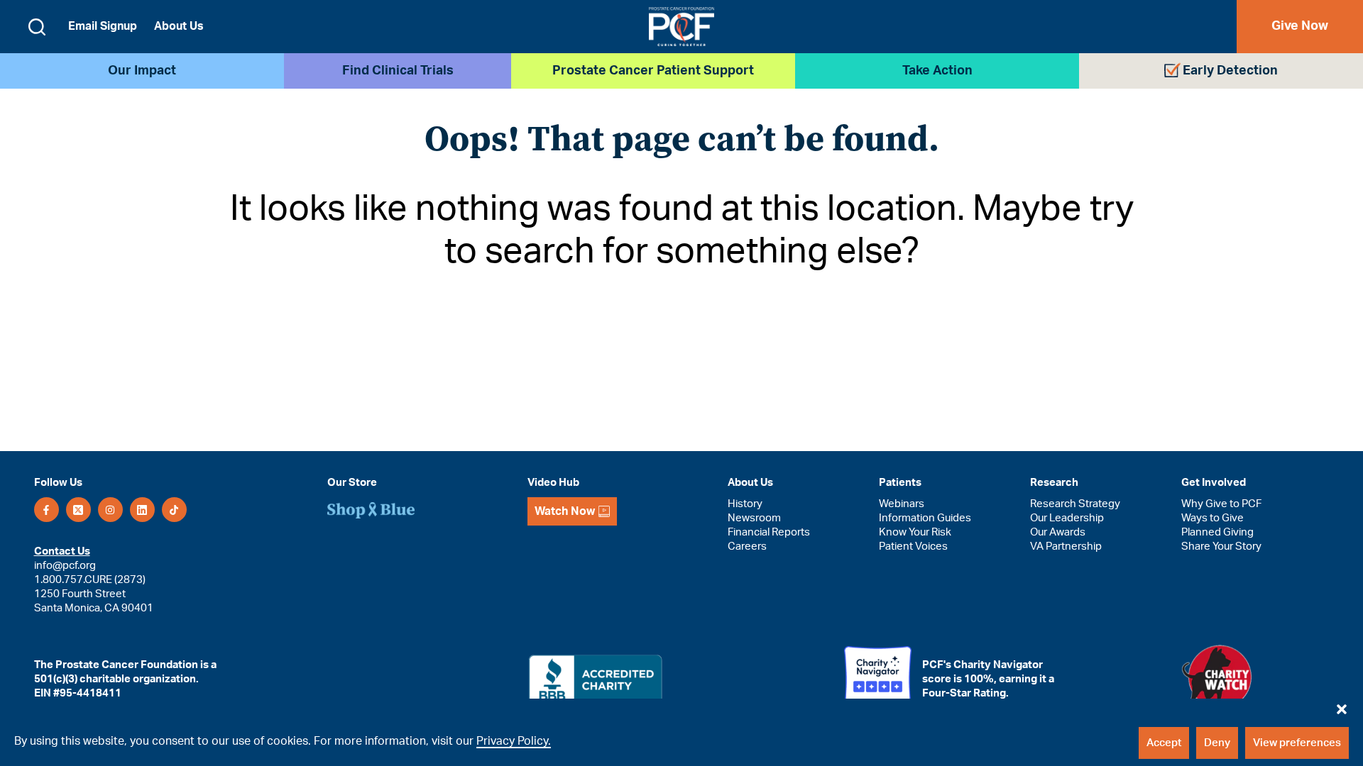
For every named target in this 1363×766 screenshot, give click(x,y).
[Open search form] (36, 26)
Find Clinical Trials (398, 71)
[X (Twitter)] (78, 509)
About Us (179, 26)
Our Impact (142, 71)
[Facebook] (46, 509)
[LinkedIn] (142, 509)
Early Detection (1230, 71)
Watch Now (565, 511)
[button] (1342, 706)
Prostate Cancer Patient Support (653, 71)
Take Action (937, 71)
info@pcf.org (65, 565)
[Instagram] (110, 509)
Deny (1217, 743)
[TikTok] (174, 509)
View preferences (1297, 743)
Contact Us (62, 551)
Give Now (1299, 26)
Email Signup (102, 26)
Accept (1163, 743)
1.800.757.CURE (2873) (90, 579)
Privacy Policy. (513, 741)
